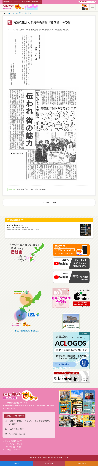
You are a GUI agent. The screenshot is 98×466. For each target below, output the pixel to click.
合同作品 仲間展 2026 (14, 225)
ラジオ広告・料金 (13, 447)
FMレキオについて (13, 441)
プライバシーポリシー (14, 444)
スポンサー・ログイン (88, 2)
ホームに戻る (51, 202)
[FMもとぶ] (35, 330)
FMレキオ (50, 463)
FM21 (17, 463)
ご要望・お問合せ (13, 449)
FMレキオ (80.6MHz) (39, 189)
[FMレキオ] (25, 330)
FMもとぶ (82, 463)
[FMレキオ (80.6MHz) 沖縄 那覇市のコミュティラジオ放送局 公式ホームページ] (14, 7)
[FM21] (17, 330)
